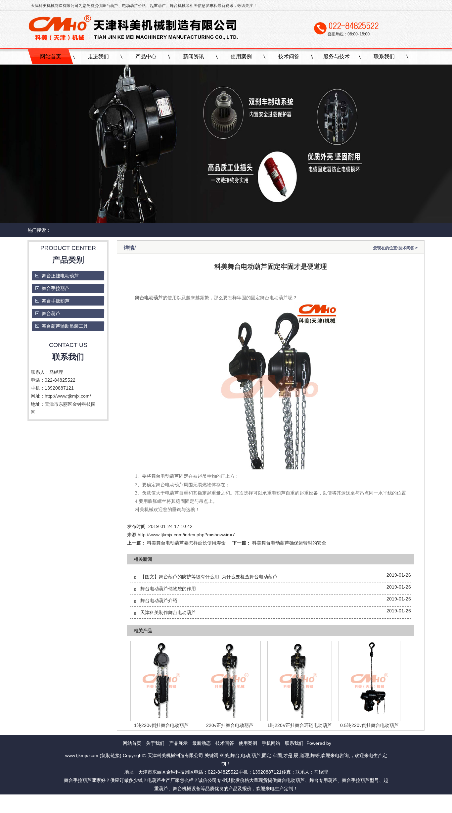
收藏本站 (246, 797)
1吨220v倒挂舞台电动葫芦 (161, 725)
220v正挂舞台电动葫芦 (229, 725)
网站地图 (226, 797)
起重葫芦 (158, 5)
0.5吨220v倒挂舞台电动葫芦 (369, 725)
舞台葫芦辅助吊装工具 (65, 326)
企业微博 (206, 797)
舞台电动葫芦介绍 (158, 600)
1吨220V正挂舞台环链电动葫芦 (299, 725)
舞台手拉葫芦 (55, 288)
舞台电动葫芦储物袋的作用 (168, 588)
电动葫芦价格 (134, 5)
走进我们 (98, 56)
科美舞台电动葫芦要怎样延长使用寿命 (186, 543)
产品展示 (178, 743)
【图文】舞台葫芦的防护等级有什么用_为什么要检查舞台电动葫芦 (208, 576)
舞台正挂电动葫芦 (60, 275)
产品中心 (146, 56)
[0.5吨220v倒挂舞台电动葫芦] (369, 716)
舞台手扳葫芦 (55, 301)
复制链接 (110, 755)
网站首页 (50, 56)
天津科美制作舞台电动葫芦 (168, 612)
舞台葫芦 (110, 5)
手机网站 (271, 743)
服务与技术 (336, 56)
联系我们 (384, 56)
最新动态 (201, 743)
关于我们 (155, 743)
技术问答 (288, 56)
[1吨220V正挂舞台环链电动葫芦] (298, 716)
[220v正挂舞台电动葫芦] (229, 716)
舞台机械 (178, 5)
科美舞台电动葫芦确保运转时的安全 (289, 543)
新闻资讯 (193, 56)
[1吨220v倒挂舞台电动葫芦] (161, 716)
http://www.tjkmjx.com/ (68, 396)
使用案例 (241, 56)
